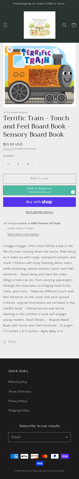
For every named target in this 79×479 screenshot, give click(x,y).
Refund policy (17, 382)
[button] (5, 25)
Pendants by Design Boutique (34, 471)
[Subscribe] (66, 437)
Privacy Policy (17, 401)
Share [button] (12, 341)
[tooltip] (73, 192)
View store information (23, 234)
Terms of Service (19, 391)
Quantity (8, 155)
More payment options (39, 212)
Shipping (7, 149)
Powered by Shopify (56, 471)
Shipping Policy (18, 410)
